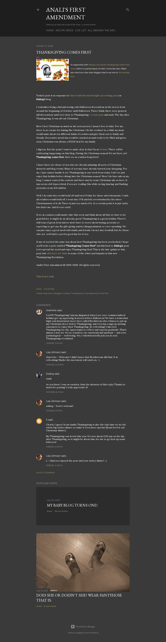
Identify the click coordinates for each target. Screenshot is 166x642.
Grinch (103, 149)
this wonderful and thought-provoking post (94, 95)
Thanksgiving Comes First (96, 293)
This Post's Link (45, 276)
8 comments (50, 606)
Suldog (66, 293)
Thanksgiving (77, 293)
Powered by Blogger (85, 626)
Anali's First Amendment (66, 13)
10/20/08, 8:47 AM (54, 392)
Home (50, 30)
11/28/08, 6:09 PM (54, 446)
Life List (80, 30)
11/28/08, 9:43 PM (54, 465)
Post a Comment (45, 472)
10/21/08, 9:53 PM (54, 410)
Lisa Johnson (53, 352)
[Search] (128, 9)
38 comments (61, 511)
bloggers (58, 293)
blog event (48, 293)
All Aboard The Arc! (101, 30)
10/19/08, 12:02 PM (54, 364)
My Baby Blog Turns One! (72, 505)
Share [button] (39, 289)
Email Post (49, 289)
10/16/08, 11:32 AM (54, 343)
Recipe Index (64, 30)
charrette (51, 310)
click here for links (57, 253)
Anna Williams (92, 632)
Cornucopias (97, 114)
